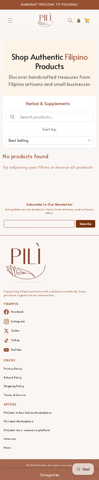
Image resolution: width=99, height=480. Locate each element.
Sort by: (49, 129)
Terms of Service (15, 395)
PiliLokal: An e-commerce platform (27, 430)
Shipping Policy (14, 386)
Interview (10, 439)
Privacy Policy (13, 368)
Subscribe (85, 224)
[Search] (11, 117)
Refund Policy (13, 377)
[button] (10, 20)
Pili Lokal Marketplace (19, 421)
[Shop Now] (78, 20)
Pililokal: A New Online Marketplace (28, 412)
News (7, 447)
